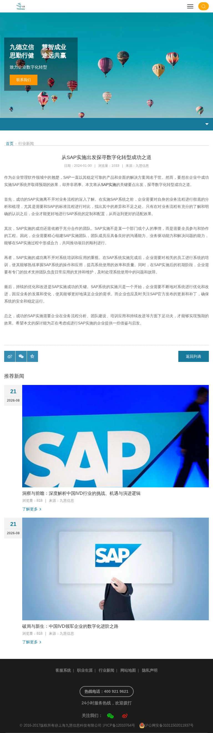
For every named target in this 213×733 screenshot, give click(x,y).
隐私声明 (150, 670)
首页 (10, 143)
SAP (104, 184)
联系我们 (23, 80)
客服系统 (63, 670)
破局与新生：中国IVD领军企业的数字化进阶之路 (70, 626)
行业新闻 (106, 670)
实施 (112, 184)
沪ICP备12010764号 (119, 725)
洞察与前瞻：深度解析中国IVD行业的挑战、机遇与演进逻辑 (81, 493)
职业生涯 (85, 670)
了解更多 (30, 509)
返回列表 (193, 356)
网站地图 (128, 670)
